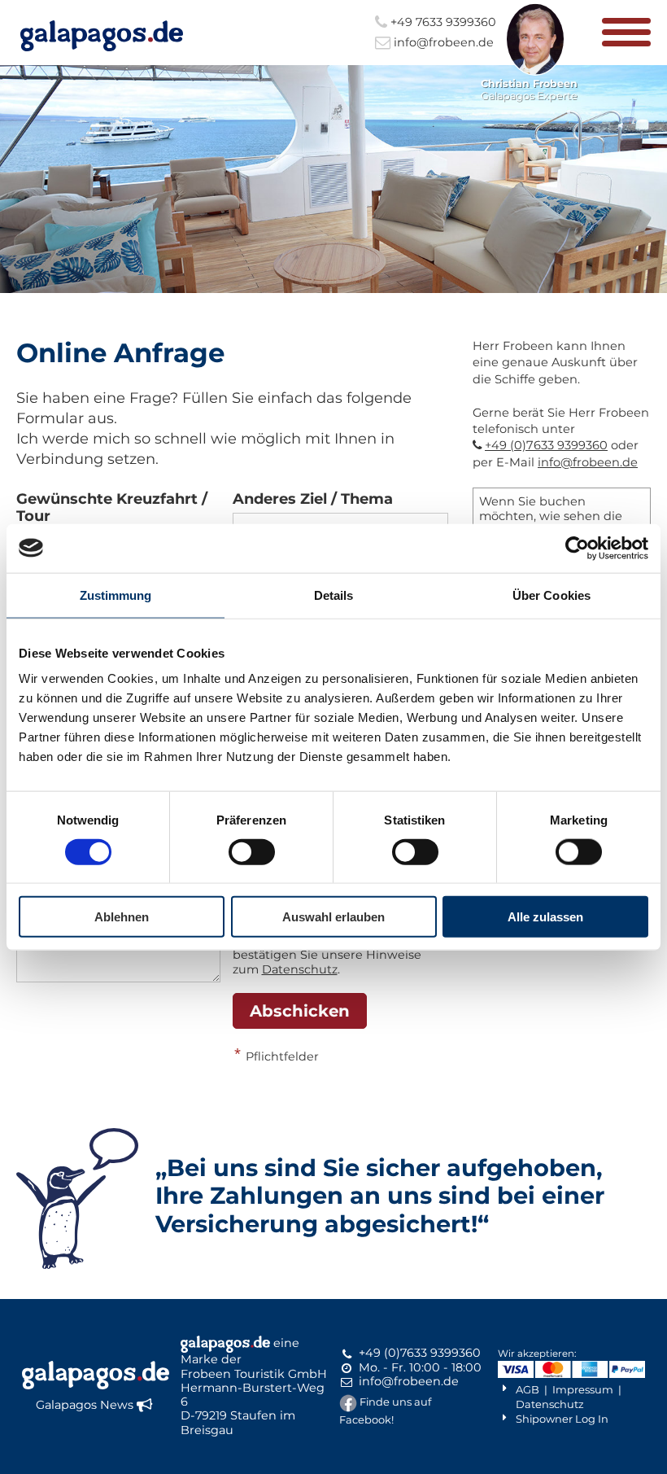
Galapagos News (84, 1404)
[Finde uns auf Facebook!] (348, 1401)
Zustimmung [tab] (116, 594)
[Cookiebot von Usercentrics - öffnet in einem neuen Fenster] (577, 548)
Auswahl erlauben (333, 917)
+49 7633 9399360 (441, 22)
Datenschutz (300, 969)
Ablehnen (121, 917)
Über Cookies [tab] (551, 594)
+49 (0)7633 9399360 (546, 445)
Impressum (582, 1389)
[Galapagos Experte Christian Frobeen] (535, 72)
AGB (527, 1389)
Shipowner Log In (562, 1418)
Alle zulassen (545, 917)
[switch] (252, 851)
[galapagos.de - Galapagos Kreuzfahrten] (101, 35)
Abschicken (300, 1011)
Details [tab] (334, 594)
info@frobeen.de (442, 42)
